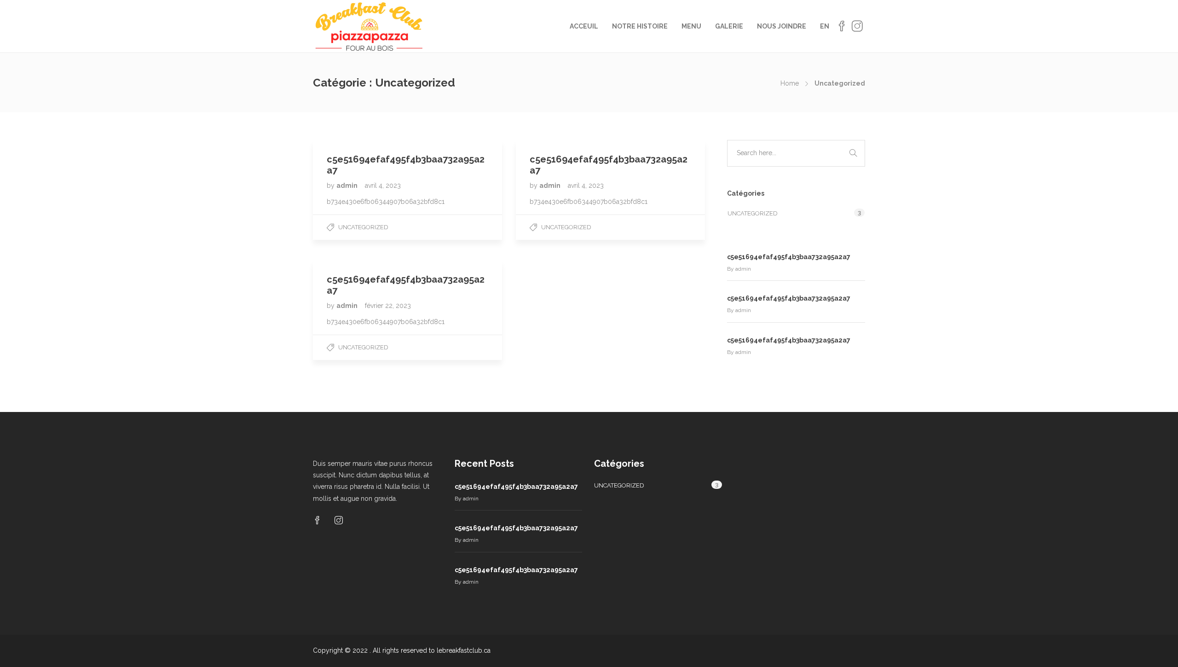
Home (789, 83)
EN (824, 26)
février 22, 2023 (388, 305)
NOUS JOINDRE (781, 26)
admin (347, 185)
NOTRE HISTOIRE (640, 26)
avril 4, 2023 (383, 185)
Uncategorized (363, 227)
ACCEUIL (584, 26)
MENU (691, 26)
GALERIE (729, 26)
